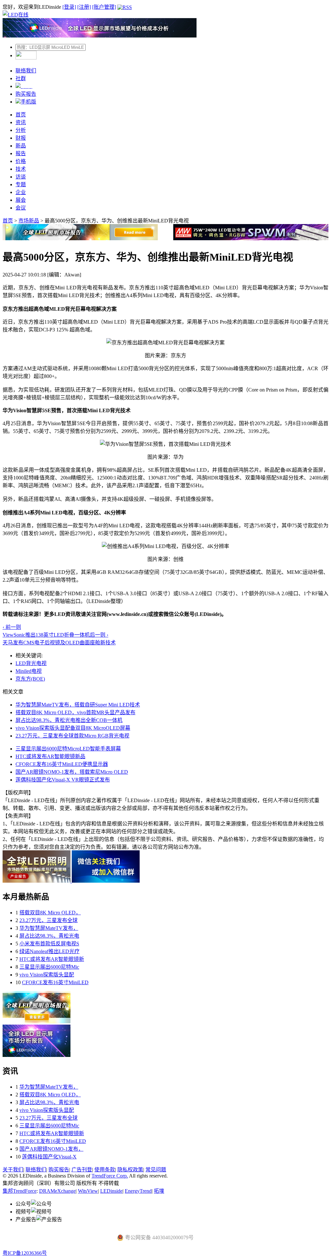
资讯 (21, 122)
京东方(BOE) (30, 679)
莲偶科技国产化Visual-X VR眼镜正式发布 (63, 779)
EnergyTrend (138, 1191)
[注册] (84, 7)
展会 (21, 200)
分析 (21, 130)
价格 (21, 161)
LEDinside (111, 1191)
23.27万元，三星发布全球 (48, 920)
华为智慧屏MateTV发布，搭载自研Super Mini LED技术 (78, 704)
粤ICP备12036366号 (25, 1253)
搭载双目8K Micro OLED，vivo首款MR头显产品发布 (75, 712)
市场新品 (28, 220)
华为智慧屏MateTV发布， (48, 928)
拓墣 (159, 1191)
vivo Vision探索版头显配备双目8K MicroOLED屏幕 (73, 728)
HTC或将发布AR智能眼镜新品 (50, 756)
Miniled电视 (29, 671)
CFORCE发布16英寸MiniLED (55, 982)
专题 (21, 184)
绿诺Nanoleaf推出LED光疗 (49, 951)
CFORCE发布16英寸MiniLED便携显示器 (62, 764)
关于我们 (13, 1169)
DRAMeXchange (57, 1191)
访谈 (21, 176)
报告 (21, 153)
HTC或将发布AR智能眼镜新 (51, 959)
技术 (21, 169)
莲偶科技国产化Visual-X (49, 1156)
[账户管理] (104, 7)
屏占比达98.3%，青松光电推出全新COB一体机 (69, 720)
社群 (21, 78)
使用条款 (104, 1169)
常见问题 (155, 1169)
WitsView (88, 1191)
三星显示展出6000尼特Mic (49, 967)
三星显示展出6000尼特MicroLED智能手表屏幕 (68, 748)
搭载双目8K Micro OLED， (50, 912)
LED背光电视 (31, 663)
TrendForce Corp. (109, 1175)
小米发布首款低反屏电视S (49, 943)
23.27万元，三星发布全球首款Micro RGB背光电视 (72, 735)
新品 (21, 145)
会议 (21, 207)
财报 (21, 138)
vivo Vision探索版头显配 (46, 974)
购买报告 (26, 94)
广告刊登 (81, 1169)
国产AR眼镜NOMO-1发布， (51, 1149)
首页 (21, 114)
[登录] (69, 7)
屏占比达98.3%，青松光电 (49, 936)
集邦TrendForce (20, 1191)
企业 (21, 192)
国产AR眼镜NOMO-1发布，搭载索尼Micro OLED (72, 772)
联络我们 (26, 70)
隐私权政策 (130, 1169)
